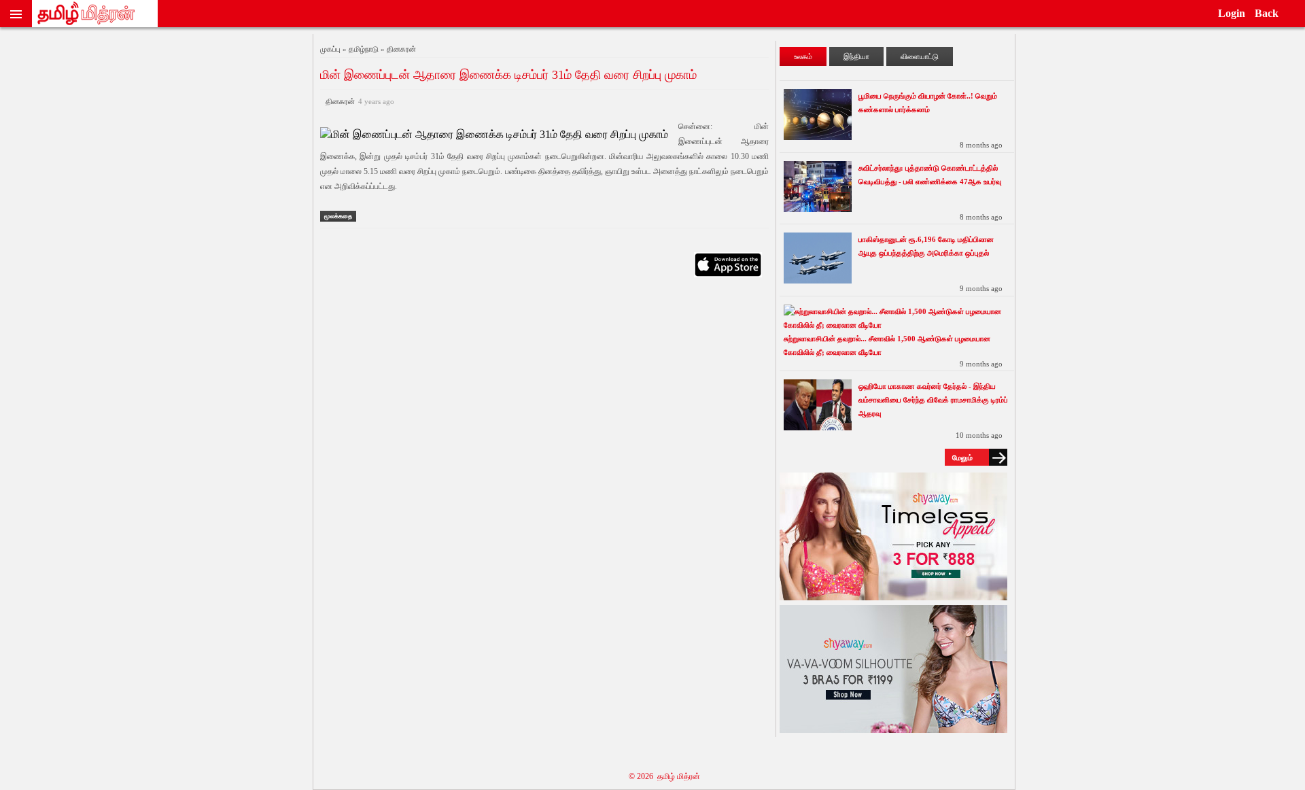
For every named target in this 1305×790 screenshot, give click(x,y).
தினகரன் (357, 101)
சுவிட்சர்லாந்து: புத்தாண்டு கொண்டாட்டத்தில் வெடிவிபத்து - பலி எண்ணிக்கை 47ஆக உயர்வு (929, 175)
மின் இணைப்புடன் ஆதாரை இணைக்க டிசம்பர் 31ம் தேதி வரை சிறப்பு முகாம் (508, 75)
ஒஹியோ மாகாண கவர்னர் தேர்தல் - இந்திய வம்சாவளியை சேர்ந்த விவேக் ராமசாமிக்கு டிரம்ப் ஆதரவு (933, 399)
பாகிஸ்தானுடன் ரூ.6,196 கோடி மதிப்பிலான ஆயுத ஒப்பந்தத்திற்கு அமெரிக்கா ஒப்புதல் (926, 246)
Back (1266, 13)
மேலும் (962, 457)
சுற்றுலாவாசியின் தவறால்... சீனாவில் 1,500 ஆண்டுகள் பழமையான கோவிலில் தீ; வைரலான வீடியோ (887, 345)
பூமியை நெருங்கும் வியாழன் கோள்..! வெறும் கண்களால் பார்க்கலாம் (927, 103)
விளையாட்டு (920, 56)
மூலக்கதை (338, 216)
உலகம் (803, 56)
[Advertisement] (544, 418)
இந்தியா (856, 56)
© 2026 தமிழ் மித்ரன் (664, 776)
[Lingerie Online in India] (893, 596)
